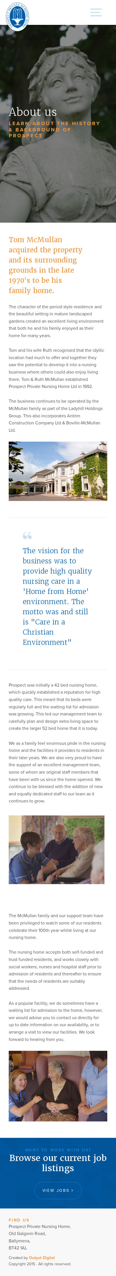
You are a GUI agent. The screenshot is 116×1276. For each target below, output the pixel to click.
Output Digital (42, 1257)
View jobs (57, 1190)
